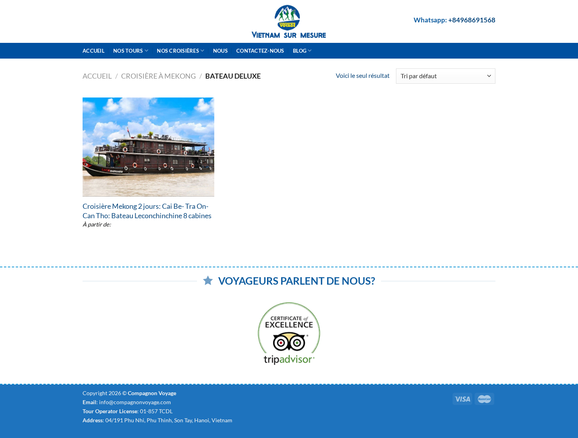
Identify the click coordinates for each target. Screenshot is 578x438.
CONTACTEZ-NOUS (260, 51)
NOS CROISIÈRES (178, 51)
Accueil (94, 51)
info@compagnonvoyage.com (135, 402)
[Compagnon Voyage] (289, 21)
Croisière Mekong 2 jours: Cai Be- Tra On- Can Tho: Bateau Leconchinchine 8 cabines (147, 210)
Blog (299, 51)
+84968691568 (471, 20)
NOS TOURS (128, 51)
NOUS (220, 51)
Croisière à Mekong (158, 76)
